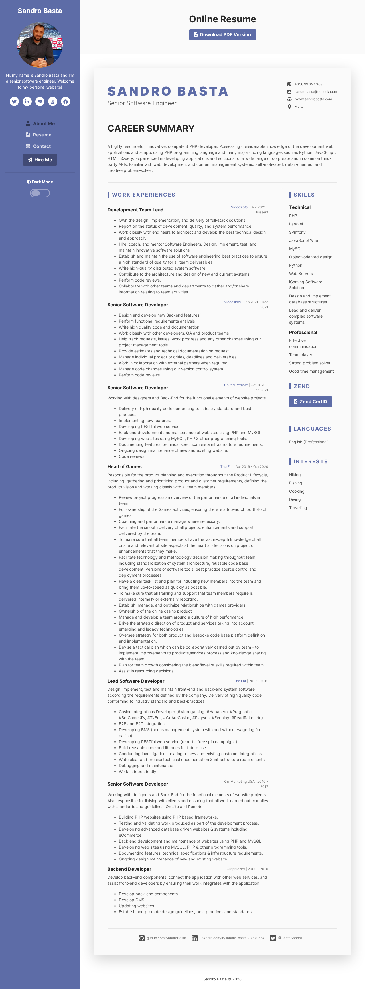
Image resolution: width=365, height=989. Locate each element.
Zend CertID (313, 401)
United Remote (236, 385)
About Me (45, 123)
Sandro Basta (40, 11)
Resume (42, 135)
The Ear (226, 466)
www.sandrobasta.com (313, 99)
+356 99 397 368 (308, 84)
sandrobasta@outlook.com (316, 91)
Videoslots (239, 207)
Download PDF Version (225, 34)
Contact (42, 146)
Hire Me (43, 159)
